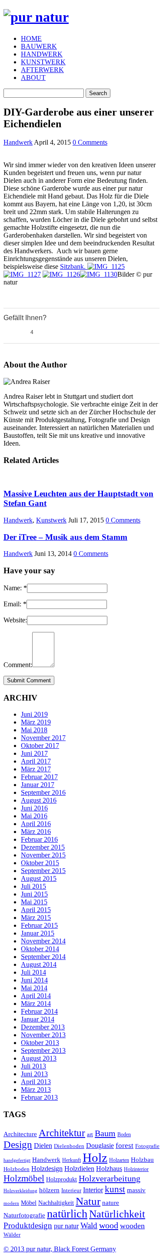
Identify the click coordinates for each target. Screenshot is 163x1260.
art (90, 1134)
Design (17, 1144)
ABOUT (33, 77)
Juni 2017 (34, 753)
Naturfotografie (24, 1215)
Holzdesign (47, 1169)
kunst (115, 1189)
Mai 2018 (34, 730)
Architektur (62, 1133)
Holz (95, 1157)
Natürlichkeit (117, 1214)
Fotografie (147, 1146)
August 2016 (39, 800)
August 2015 (39, 878)
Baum (105, 1133)
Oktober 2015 (40, 862)
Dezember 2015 (43, 847)
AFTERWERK (42, 69)
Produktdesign (27, 1225)
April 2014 (36, 995)
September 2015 (43, 870)
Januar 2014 (37, 1019)
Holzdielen (79, 1168)
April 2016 (36, 823)
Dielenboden (69, 1146)
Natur (88, 1201)
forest (124, 1145)
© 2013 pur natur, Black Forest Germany (59, 1249)
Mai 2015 (34, 902)
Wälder (11, 1235)
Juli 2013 (33, 1066)
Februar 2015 (39, 925)
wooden (132, 1225)
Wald (88, 1225)
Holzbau (142, 1159)
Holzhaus (109, 1168)
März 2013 (36, 1089)
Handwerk (18, 142)
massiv (136, 1190)
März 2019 (36, 722)
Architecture (20, 1134)
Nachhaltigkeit (56, 1203)
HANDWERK (42, 54)
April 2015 (36, 909)
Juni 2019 (34, 714)
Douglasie (100, 1146)
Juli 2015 (33, 886)
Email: (15, 604)
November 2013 (43, 1034)
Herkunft (71, 1160)
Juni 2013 (34, 1074)
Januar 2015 (37, 933)
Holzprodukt (61, 1179)
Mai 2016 (34, 816)
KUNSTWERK (43, 62)
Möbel (29, 1203)
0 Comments (90, 142)
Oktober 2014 (40, 948)
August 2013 (39, 1058)
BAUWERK (39, 46)
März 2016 (36, 831)
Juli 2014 (33, 972)
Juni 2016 (34, 808)
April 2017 (36, 761)
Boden (124, 1135)
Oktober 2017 (40, 745)
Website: (15, 620)
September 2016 (43, 792)
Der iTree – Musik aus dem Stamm (65, 537)
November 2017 (43, 737)
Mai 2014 (34, 988)
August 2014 (39, 964)
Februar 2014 (39, 1011)
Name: (15, 588)
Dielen (43, 1145)
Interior (93, 1190)
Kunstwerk (51, 520)
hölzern (49, 1190)
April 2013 (36, 1081)
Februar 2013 (39, 1097)
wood (108, 1225)
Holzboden (16, 1169)
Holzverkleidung (20, 1190)
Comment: (17, 664)
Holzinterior (136, 1169)
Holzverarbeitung (109, 1178)
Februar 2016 (39, 839)
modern (11, 1203)
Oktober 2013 (40, 1042)
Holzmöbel (23, 1178)
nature (110, 1202)
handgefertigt (16, 1160)
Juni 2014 (34, 980)
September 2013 (43, 1050)
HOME (31, 38)
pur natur (66, 1226)
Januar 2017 (37, 784)
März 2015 (36, 917)
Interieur (71, 1190)
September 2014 (43, 956)
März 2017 (36, 769)
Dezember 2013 (43, 1027)
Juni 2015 (34, 894)
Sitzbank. (73, 266)
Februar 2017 (39, 776)
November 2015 (43, 855)
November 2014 (43, 941)
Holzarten (119, 1160)
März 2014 (36, 1003)
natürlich (67, 1213)
